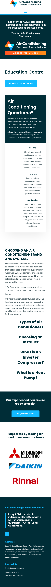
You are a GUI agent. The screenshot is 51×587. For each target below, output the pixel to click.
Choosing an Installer (30, 340)
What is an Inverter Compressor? (30, 357)
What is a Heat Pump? (31, 375)
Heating (33, 174)
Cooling (32, 148)
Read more (15, 558)
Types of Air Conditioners (30, 324)
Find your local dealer (21, 83)
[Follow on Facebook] (7, 534)
